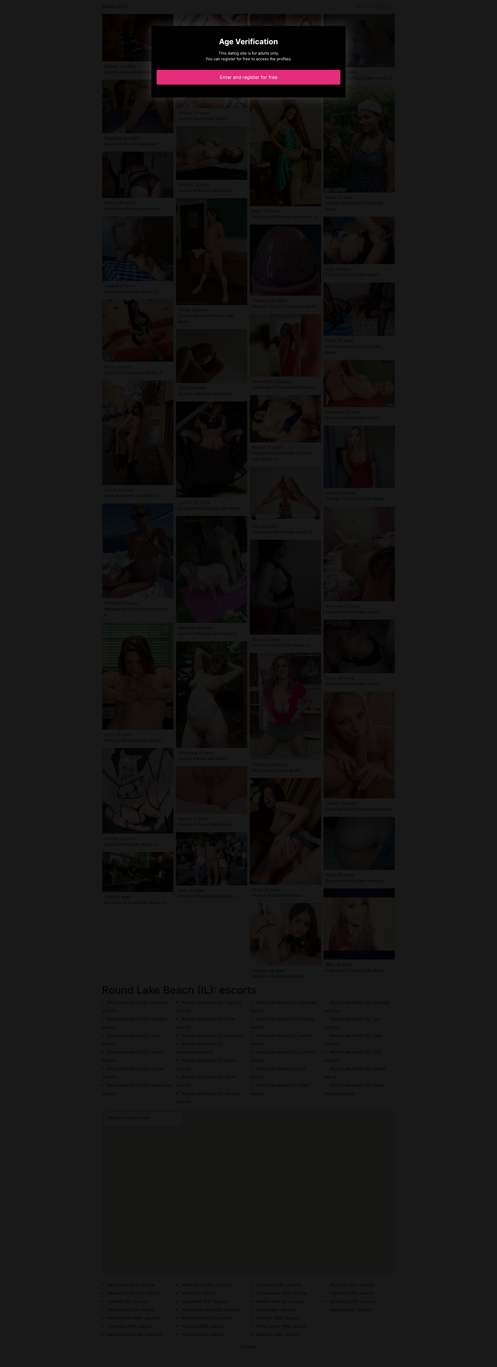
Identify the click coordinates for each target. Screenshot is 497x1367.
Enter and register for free (248, 77)
